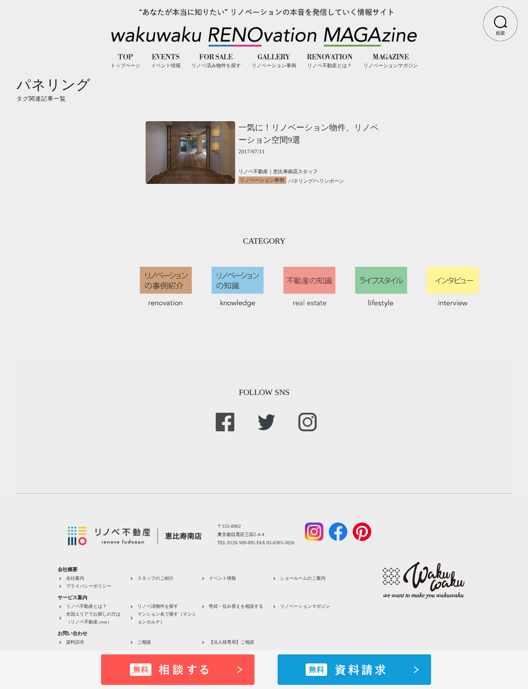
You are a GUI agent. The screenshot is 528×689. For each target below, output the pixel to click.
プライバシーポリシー (88, 585)
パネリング (300, 181)
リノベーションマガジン (305, 606)
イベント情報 (222, 578)
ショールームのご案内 (302, 578)
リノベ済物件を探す (157, 606)
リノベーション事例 (262, 180)
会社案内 (75, 578)
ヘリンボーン (329, 181)
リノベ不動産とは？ (86, 606)
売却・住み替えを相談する (236, 606)
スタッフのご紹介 (155, 578)
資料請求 (75, 642)
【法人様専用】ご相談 (231, 642)
